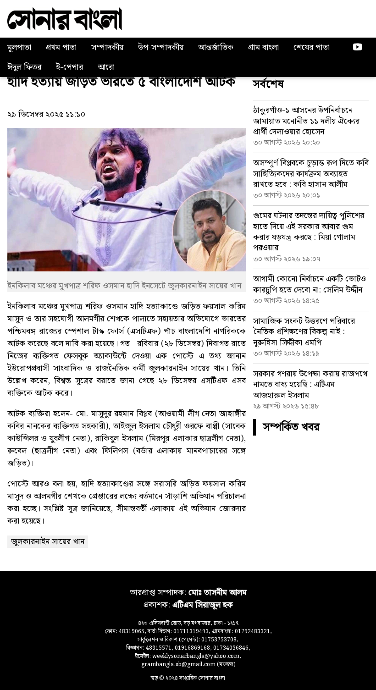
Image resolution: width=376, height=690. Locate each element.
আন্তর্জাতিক (215, 47)
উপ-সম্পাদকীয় (160, 47)
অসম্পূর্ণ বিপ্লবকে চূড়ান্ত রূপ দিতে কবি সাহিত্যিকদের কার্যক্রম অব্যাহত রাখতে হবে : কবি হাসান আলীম (311, 173)
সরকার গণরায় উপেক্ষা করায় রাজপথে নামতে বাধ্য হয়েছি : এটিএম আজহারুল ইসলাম (310, 384)
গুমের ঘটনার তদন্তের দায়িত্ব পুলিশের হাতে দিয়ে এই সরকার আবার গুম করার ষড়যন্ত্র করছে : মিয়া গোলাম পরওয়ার (308, 231)
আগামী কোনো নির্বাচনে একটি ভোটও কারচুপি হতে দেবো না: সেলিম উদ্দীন (309, 284)
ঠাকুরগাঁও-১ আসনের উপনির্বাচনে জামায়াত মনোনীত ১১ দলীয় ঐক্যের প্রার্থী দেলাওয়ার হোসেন (306, 121)
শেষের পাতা (311, 47)
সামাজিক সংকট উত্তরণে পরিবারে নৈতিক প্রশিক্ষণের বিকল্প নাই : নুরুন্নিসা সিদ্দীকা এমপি (304, 332)
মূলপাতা (19, 47)
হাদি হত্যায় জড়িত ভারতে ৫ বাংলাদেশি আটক (121, 82)
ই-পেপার (69, 67)
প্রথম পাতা (61, 47)
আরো (106, 67)
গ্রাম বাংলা (263, 47)
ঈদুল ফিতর (24, 67)
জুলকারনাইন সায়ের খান (47, 541)
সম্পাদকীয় (107, 47)
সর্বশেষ (268, 84)
